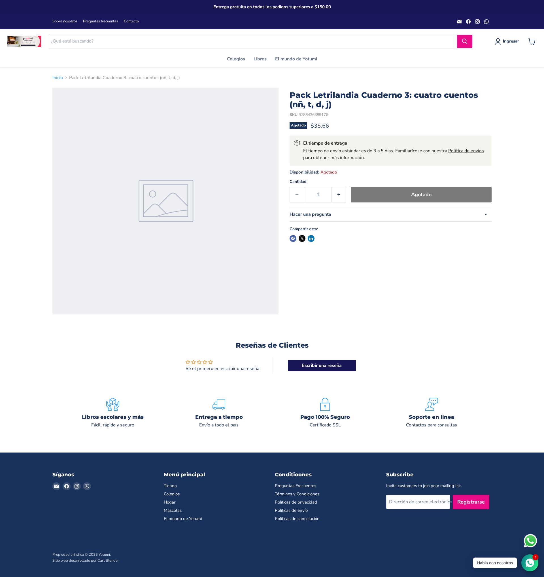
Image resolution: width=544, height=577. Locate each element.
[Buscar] (464, 41)
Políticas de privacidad (296, 502)
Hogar (169, 502)
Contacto (131, 21)
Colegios (236, 59)
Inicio (57, 77)
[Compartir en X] (302, 238)
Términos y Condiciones (297, 494)
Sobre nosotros (64, 21)
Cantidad (298, 181)
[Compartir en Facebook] (293, 238)
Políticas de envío (291, 510)
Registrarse (471, 501)
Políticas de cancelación (297, 518)
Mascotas (173, 510)
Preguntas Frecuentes (295, 486)
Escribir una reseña (322, 365)
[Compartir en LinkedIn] (311, 238)
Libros (260, 59)
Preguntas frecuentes (100, 21)
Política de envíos (466, 151)
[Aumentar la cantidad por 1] (339, 194)
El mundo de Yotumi (296, 59)
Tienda (170, 486)
